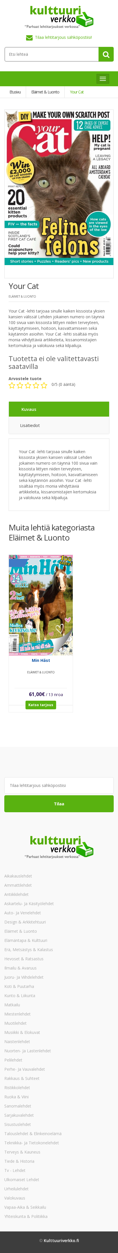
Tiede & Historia (19, 1161)
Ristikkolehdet (17, 1087)
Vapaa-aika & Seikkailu (25, 1207)
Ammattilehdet (18, 885)
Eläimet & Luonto (20, 931)
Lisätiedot (30, 425)
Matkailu (12, 1004)
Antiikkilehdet (16, 894)
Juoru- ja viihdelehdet (24, 977)
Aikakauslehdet (18, 876)
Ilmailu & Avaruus (20, 968)
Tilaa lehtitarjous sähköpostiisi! (63, 37)
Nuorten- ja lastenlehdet (27, 1050)
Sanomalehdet (17, 1106)
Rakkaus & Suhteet (22, 1078)
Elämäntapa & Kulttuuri (25, 940)
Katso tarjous (40, 704)
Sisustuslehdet (17, 1124)
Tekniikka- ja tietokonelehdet (31, 1142)
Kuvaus (28, 409)
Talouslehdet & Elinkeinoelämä (33, 1133)
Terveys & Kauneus (22, 1152)
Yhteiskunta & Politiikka (26, 1216)
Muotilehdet (15, 1023)
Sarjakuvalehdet (19, 1115)
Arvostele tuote (25, 378)
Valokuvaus (14, 1198)
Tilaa (59, 803)
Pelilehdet (13, 1060)
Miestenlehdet (17, 1014)
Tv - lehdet (14, 1170)
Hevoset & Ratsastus (24, 958)
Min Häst (41, 660)
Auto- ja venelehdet (22, 912)
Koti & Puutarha (19, 986)
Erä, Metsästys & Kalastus (28, 949)
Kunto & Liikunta (19, 995)
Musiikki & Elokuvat (22, 1032)
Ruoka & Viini (16, 1096)
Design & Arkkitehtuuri (25, 922)
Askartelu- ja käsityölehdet (29, 903)
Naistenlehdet (17, 1041)
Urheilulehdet (16, 1188)
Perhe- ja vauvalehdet (24, 1069)
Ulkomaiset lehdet (21, 1179)
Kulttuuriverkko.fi (61, 1240)
